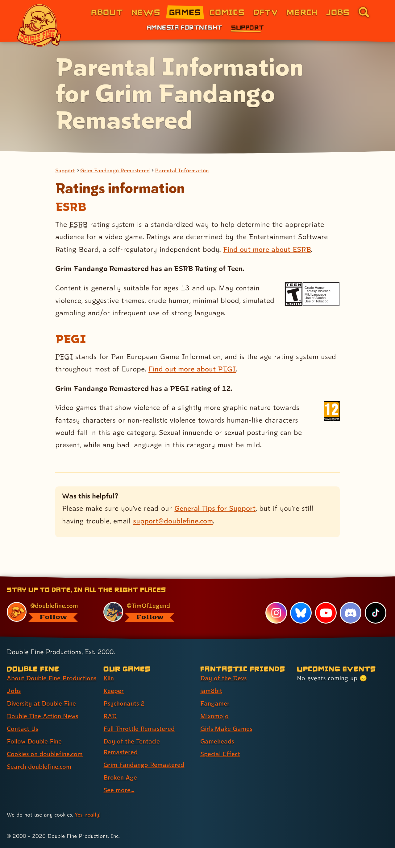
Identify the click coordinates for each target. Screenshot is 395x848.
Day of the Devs (223, 678)
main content (230, 578)
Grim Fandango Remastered (115, 170)
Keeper (113, 690)
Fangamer (215, 703)
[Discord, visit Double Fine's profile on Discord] (350, 613)
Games (185, 12)
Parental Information (182, 170)
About (107, 12)
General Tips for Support (215, 508)
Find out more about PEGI (192, 369)
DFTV (265, 12)
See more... (118, 790)
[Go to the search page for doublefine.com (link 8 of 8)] (363, 12)
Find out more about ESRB (267, 249)
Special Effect (220, 754)
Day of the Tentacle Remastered (131, 747)
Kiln (108, 678)
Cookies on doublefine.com (45, 754)
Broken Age (120, 777)
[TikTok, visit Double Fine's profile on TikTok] (375, 613)
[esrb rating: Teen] (294, 294)
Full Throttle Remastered (139, 728)
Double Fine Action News (42, 716)
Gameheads (217, 741)
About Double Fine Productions (51, 678)
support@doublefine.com (173, 521)
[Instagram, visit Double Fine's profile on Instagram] (276, 613)
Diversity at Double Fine (41, 703)
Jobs (338, 12)
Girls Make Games (226, 728)
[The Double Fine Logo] (39, 25)
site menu (190, 578)
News (145, 12)
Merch (302, 12)
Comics (227, 12)
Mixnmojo (214, 716)
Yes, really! (87, 814)
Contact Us (22, 728)
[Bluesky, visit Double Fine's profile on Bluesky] (301, 613)
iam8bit (211, 690)
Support (247, 27)
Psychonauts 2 (123, 703)
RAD (110, 716)
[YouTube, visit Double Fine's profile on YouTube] (326, 613)
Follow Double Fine (34, 741)
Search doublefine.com (39, 766)
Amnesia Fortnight (184, 27)
